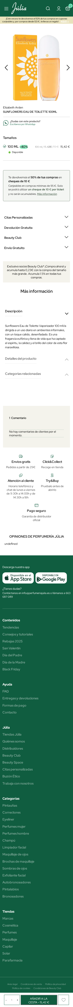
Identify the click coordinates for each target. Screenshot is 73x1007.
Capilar (7, 946)
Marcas (7, 918)
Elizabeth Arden (13, 107)
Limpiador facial (14, 847)
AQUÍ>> (65, 21)
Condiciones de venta (31, 984)
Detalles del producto (20, 359)
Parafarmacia (12, 960)
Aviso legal (12, 984)
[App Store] (18, 578)
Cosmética (10, 925)
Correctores (11, 812)
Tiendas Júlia (11, 734)
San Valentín (11, 648)
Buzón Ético (11, 776)
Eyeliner (8, 819)
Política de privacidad (55, 984)
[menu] (5, 8)
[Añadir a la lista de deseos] (63, 1000)
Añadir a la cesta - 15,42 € (38, 1000)
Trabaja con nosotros (17, 783)
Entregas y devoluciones (20, 698)
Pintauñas (9, 805)
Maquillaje (9, 939)
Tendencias (10, 627)
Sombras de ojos (14, 868)
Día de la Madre (13, 662)
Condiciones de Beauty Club (47, 988)
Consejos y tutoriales (17, 634)
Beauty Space (12, 762)
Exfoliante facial (14, 875)
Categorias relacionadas (23, 374)
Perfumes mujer (14, 826)
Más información (47, 193)
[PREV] (6, 67)
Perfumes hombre (15, 833)
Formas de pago (14, 705)
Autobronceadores (16, 882)
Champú (8, 840)
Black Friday (11, 669)
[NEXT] (68, 67)
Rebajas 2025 (12, 641)
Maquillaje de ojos (15, 854)
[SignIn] (58, 8)
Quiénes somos (13, 741)
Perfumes (9, 932)
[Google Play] (50, 578)
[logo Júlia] (21, 8)
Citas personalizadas (17, 769)
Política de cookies (21, 988)
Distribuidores (12, 748)
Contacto (9, 712)
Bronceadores (13, 896)
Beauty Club (11, 755)
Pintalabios (10, 889)
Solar (6, 953)
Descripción (13, 311)
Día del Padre (12, 655)
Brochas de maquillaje (18, 861)
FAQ (5, 691)
